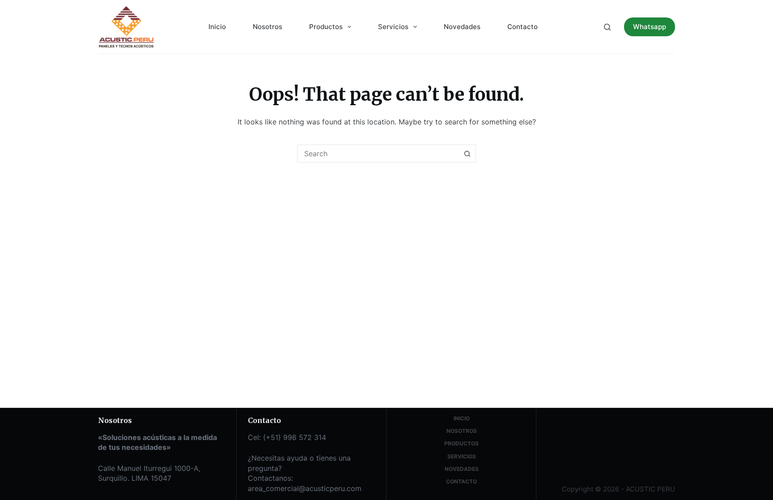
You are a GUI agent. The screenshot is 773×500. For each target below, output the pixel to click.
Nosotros (267, 26)
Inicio (217, 26)
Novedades (462, 26)
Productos (326, 26)
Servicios (393, 26)
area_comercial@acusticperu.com (304, 488)
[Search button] (467, 153)
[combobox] (378, 153)
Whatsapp (649, 26)
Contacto (522, 26)
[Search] (607, 27)
